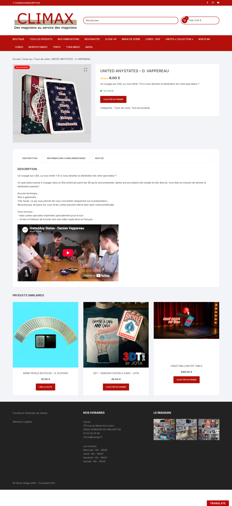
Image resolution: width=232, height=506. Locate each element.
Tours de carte (41, 59)
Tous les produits (41, 39)
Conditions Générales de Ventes (30, 413)
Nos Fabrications (68, 39)
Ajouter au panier (113, 99)
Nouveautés (92, 39)
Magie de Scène (131, 39)
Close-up (110, 39)
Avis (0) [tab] (99, 158)
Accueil (16, 59)
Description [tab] (29, 158)
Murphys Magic (38, 47)
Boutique (18, 39)
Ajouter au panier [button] (116, 387)
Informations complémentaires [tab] (66, 158)
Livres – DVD (153, 39)
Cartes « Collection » (179, 39)
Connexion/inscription (27, 3)
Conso (19, 47)
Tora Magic (73, 47)
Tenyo (57, 47)
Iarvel (89, 47)
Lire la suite (45, 387)
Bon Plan (204, 39)
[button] (85, 69)
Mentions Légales (22, 421)
